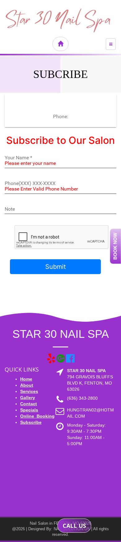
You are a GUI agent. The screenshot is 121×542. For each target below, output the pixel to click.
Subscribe (31, 422)
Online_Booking (37, 416)
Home (26, 378)
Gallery (27, 397)
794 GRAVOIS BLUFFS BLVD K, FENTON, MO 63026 (90, 383)
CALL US (74, 525)
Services (29, 391)
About (26, 385)
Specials (29, 409)
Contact (28, 403)
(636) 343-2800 (82, 398)
